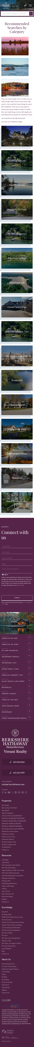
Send (17, 598)
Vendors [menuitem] (4, 889)
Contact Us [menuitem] (5, 850)
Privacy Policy (20, 585)
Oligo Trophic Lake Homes (13, 681)
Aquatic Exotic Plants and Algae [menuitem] (12, 925)
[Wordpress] (19, 792)
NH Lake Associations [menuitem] (9, 868)
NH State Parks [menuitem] (6, 914)
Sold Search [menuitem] (5, 985)
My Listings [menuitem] (5, 805)
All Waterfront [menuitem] (6, 847)
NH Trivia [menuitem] (5, 935)
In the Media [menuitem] (6, 972)
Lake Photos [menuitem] (5, 862)
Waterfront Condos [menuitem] (8, 834)
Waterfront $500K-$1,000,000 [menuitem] (11, 824)
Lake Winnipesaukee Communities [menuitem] (12, 876)
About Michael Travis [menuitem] (8, 964)
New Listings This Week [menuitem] (9, 808)
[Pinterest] (22, 792)
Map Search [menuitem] (5, 810)
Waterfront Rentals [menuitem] (8, 839)
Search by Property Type (12, 675)
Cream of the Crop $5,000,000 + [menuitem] (12, 816)
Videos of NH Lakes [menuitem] (8, 886)
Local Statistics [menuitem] (6, 948)
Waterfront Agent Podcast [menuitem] (10, 969)
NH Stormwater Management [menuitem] (11, 930)
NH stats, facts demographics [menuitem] (11, 938)
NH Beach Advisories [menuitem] (8, 878)
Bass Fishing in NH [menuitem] (8, 894)
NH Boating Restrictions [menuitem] (9, 883)
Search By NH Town (10, 644)
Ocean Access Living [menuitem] (8, 837)
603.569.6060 (19, 762)
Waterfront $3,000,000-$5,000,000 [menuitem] (13, 818)
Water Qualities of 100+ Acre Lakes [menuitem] (13, 870)
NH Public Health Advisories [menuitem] (10, 873)
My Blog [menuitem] (4, 977)
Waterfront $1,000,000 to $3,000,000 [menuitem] (14, 821)
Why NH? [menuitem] (5, 912)
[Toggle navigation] (30, 5)
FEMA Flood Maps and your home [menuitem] (12, 917)
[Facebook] (2, 792)
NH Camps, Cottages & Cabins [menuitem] (11, 943)
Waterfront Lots (9, 663)
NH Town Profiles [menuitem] (7, 933)
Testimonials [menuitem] (6, 987)
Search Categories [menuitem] (7, 813)
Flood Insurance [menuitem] (7, 920)
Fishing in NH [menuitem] (6, 881)
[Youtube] (9, 792)
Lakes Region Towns (10, 706)
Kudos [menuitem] (4, 974)
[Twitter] (12, 792)
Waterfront (7, 712)
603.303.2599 (19, 772)
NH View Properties (10, 650)
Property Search (9, 694)
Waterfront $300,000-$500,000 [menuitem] (12, 826)
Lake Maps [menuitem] (5, 860)
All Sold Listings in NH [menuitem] (9, 842)
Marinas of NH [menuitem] (6, 941)
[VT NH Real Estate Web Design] (17, 1032)
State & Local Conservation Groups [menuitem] (13, 922)
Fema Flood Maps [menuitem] (7, 896)
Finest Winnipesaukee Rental (14, 718)
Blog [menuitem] (3, 951)
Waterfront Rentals (10, 657)
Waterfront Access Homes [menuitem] (10, 831)
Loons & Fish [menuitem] (6, 891)
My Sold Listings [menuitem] (7, 982)
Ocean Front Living (10, 669)
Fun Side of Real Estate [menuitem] (9, 966)
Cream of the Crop (10, 700)
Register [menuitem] (4, 899)
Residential (7, 687)
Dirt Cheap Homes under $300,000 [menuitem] (13, 829)
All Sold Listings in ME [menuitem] (9, 844)
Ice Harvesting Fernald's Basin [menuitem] (11, 928)
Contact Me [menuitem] (5, 993)
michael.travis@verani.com (13, 784)
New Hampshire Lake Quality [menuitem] (11, 865)
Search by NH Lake (9, 638)
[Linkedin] (5, 792)
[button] (31, 14)
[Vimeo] (16, 792)
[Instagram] (26, 792)
